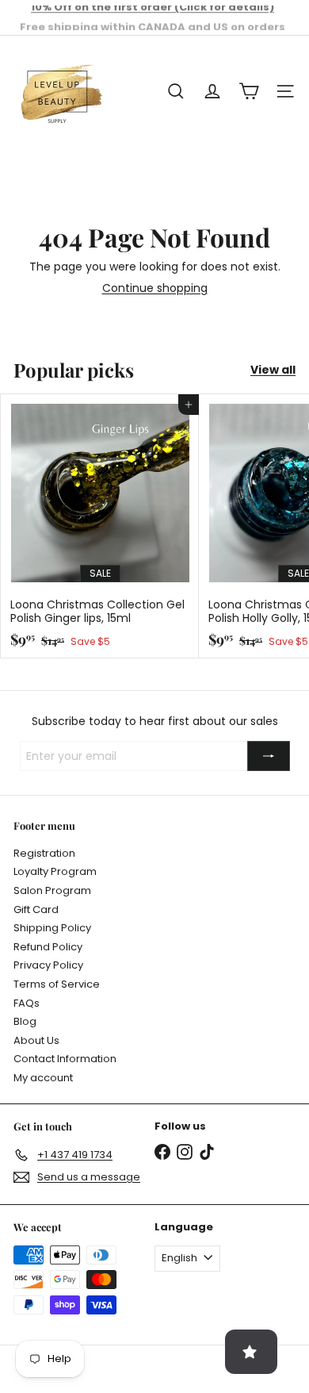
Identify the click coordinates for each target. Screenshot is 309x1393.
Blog (24, 1021)
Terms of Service (56, 984)
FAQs (26, 1003)
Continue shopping (155, 288)
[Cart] (249, 91)
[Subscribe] (268, 756)
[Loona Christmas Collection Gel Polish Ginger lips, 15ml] (100, 526)
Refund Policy (47, 946)
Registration (44, 853)
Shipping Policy (52, 927)
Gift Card (36, 909)
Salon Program (52, 890)
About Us (36, 1040)
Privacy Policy (48, 965)
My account (43, 1077)
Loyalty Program (55, 871)
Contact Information (64, 1058)
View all (273, 370)
